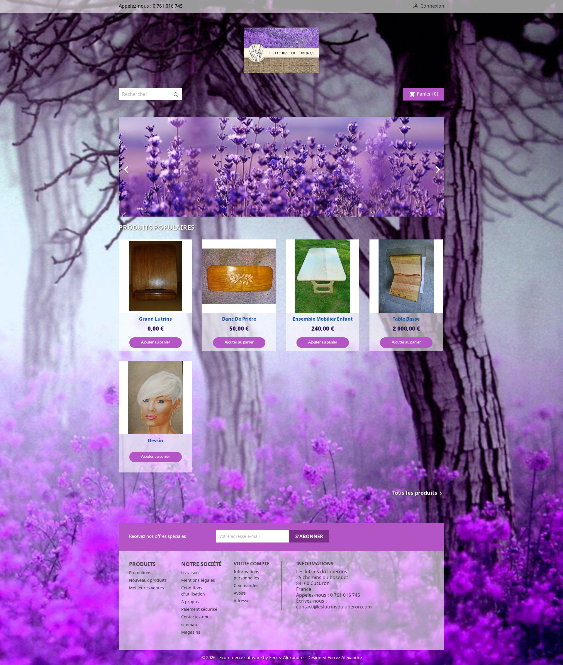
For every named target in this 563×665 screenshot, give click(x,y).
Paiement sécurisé (199, 609)
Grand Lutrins (155, 319)
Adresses (243, 600)
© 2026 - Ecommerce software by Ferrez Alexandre (253, 657)
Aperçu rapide (155, 276)
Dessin (155, 440)
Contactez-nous (196, 617)
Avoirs (240, 593)
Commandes (246, 585)
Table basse (406, 319)
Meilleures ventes (146, 588)
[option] (281, 167)
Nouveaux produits (148, 580)
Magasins (190, 632)
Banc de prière (239, 319)
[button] (143, 167)
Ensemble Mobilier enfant (323, 319)
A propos (190, 601)
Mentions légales (198, 580)
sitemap (189, 624)
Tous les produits (418, 493)
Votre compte (251, 563)
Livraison (190, 572)
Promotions (140, 572)
